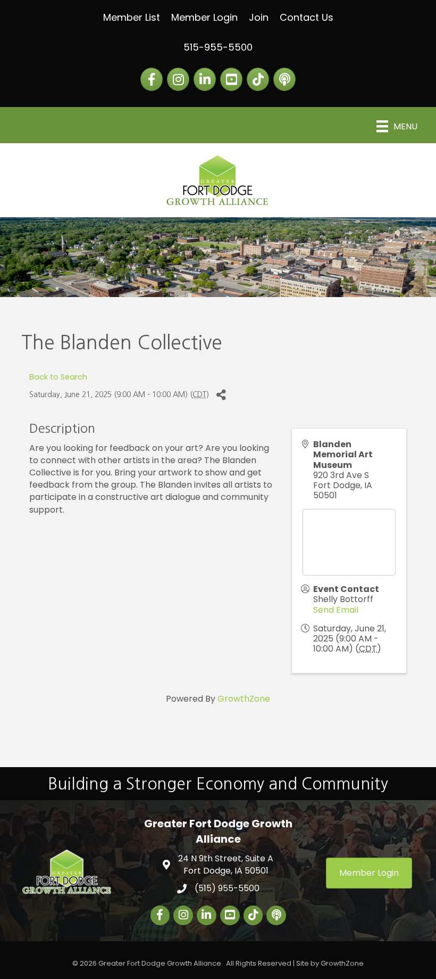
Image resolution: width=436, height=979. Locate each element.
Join (259, 17)
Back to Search (58, 377)
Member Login (204, 17)
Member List (131, 17)
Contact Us (306, 17)
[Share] (221, 395)
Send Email (335, 610)
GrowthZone (243, 699)
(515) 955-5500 (227, 888)
